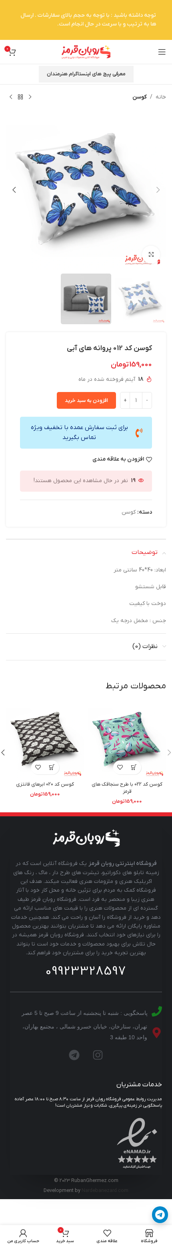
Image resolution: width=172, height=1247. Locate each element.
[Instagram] (98, 1055)
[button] (158, 190)
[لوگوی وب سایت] (86, 51)
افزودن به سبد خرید (86, 400)
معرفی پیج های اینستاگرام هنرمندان (86, 74)
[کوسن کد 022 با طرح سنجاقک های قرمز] (127, 739)
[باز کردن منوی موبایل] (162, 52)
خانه (161, 97)
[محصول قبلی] (30, 97)
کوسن (139, 97)
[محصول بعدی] (11, 97)
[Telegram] (74, 1055)
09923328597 (86, 971)
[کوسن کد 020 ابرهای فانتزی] (45, 739)
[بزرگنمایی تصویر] (151, 255)
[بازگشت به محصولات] (20, 97)
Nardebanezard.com (105, 1191)
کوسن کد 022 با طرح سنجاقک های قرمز (127, 788)
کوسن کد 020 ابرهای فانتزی (45, 784)
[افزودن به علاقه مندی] (120, 767)
